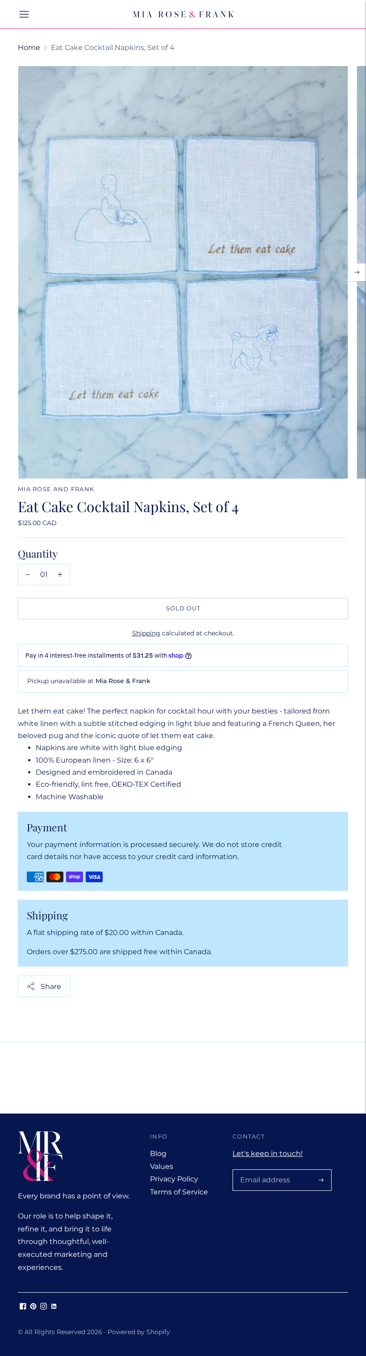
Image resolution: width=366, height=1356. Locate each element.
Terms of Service (179, 1192)
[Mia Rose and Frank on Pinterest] (33, 1307)
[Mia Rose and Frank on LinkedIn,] (53, 1307)
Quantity (38, 553)
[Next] (357, 272)
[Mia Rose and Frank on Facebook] (23, 1307)
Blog (158, 1153)
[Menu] (24, 14)
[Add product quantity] (60, 574)
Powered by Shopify (139, 1332)
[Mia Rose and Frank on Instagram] (43, 1307)
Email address (263, 1170)
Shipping (146, 633)
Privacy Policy (174, 1179)
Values (161, 1166)
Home (29, 47)
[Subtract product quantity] (27, 574)
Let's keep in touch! (268, 1153)
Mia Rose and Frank (56, 488)
